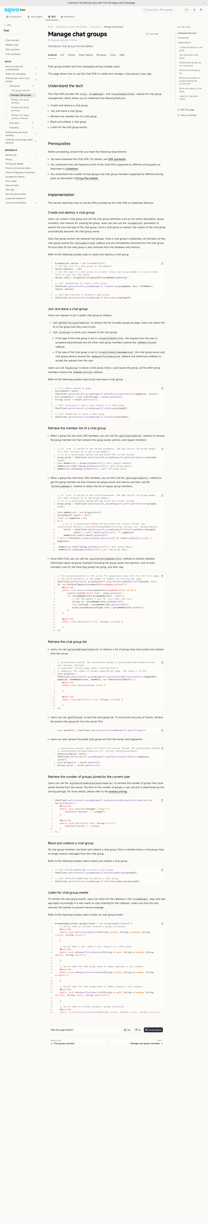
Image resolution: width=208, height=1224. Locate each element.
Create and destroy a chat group (71, 212)
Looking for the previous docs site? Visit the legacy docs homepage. (112, 2)
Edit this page (187, 109)
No (139, 1030)
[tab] (14, 17)
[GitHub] (201, 9)
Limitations (71, 168)
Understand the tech (65, 85)
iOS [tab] (62, 54)
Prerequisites (59, 143)
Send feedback (155, 1030)
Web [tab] (122, 54)
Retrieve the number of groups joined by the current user (89, 777)
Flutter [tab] (71, 54)
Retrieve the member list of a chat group (77, 428)
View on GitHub (188, 115)
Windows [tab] (101, 54)
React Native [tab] (86, 54)
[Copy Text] (162, 263)
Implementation (61, 194)
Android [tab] (52, 54)
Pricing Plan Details (86, 178)
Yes (128, 1030)
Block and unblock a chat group (70, 843)
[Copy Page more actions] (162, 34)
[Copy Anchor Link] (85, 86)
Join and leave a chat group (68, 309)
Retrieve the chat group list (67, 642)
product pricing (118, 791)
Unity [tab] (113, 54)
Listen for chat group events (68, 892)
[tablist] (40, 17)
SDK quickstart (117, 159)
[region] (106, 280)
